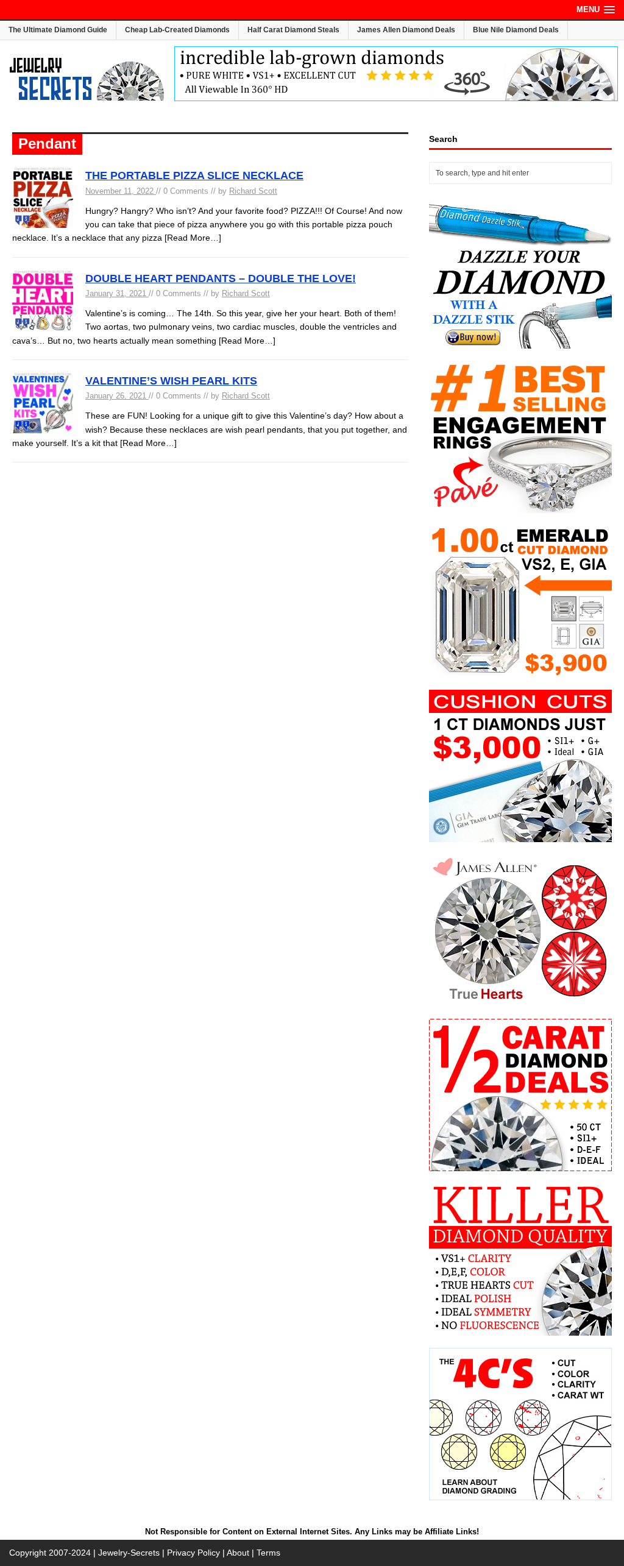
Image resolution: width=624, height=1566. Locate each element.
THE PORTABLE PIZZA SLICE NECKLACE (194, 175)
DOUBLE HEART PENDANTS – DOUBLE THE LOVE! (220, 278)
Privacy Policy (193, 1552)
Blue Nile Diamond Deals (516, 30)
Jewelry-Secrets (129, 1552)
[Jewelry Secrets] (87, 98)
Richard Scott (253, 191)
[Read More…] (193, 238)
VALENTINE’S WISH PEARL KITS (171, 381)
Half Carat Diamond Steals (293, 30)
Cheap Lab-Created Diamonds (177, 30)
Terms (268, 1552)
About (238, 1552)
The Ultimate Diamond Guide (58, 30)
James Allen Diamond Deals (406, 30)
